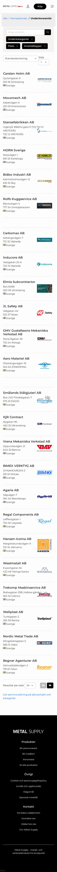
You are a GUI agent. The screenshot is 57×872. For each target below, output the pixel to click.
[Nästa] (50, 685)
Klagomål (28, 791)
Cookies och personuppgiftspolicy (28, 780)
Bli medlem (28, 753)
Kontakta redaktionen (28, 812)
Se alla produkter (28, 765)
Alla (5, 18)
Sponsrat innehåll (28, 797)
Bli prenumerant (28, 748)
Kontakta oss (28, 818)
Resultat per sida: (14, 685)
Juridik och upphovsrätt (28, 786)
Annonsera (28, 759)
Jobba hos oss (28, 824)
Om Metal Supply (28, 829)
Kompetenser (18, 18)
